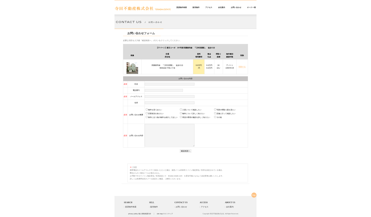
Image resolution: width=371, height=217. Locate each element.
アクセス (208, 7)
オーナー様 (251, 7)
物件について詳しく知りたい (193, 114)
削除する (242, 67)
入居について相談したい (191, 110)
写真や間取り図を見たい (226, 110)
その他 (219, 117)
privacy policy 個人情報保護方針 (139, 214)
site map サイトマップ (165, 214)
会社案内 (221, 7)
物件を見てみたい (155, 110)
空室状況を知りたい (156, 114)
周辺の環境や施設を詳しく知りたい (196, 117)
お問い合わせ (236, 7)
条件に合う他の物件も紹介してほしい (163, 117)
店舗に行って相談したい (226, 114)
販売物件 (196, 7)
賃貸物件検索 (181, 7)
